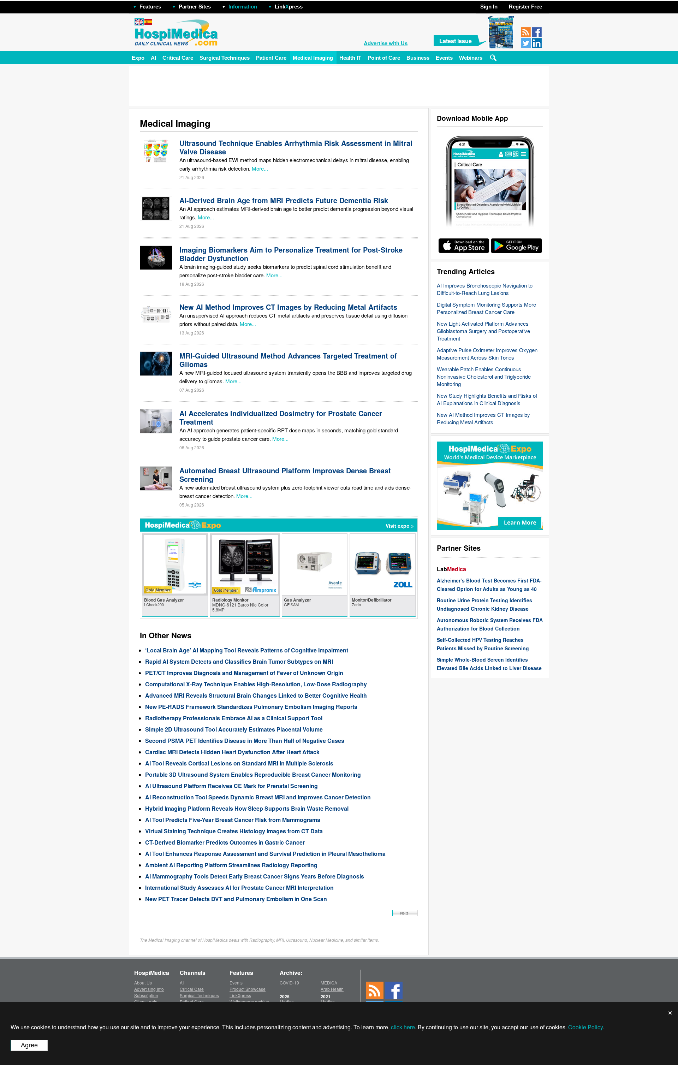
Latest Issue (455, 41)
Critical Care (177, 58)
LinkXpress (240, 995)
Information (242, 7)
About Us (143, 983)
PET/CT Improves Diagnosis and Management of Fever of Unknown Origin (244, 673)
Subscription (146, 995)
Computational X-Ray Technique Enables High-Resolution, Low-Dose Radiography (256, 684)
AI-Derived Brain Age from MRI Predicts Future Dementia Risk (283, 200)
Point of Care (384, 58)
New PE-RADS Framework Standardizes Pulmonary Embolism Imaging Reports (251, 707)
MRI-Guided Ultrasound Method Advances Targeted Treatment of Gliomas (288, 359)
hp (313, 5)
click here (403, 1027)
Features (150, 7)
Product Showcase (248, 989)
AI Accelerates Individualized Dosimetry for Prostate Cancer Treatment (280, 417)
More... (260, 168)
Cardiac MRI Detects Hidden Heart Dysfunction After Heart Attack (232, 752)
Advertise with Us (386, 43)
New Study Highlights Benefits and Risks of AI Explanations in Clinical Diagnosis (487, 399)
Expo (138, 58)
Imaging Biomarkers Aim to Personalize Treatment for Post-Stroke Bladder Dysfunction (291, 253)
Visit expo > (400, 525)
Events (444, 58)
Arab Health (332, 989)
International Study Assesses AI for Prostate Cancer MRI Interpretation (239, 887)
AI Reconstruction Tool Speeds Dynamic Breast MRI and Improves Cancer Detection (258, 797)
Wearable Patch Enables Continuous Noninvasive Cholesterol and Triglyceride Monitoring (484, 376)
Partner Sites (195, 7)
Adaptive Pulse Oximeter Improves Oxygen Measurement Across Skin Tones (487, 353)
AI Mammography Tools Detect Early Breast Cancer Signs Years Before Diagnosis (254, 876)
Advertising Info (149, 989)
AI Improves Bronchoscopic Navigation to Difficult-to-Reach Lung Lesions (485, 289)
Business (417, 58)
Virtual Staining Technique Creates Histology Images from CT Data (234, 831)
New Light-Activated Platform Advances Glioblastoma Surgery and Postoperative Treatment (483, 331)
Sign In (489, 7)
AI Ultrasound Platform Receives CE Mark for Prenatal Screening (231, 786)
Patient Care (271, 58)
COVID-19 (289, 983)
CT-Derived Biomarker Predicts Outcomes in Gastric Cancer (225, 842)
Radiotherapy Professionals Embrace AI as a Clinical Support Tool (233, 718)
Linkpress (289, 7)
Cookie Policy (585, 1027)
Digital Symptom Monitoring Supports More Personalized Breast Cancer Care (486, 308)
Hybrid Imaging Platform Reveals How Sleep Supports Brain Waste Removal (247, 808)
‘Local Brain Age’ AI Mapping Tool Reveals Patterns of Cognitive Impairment (246, 650)
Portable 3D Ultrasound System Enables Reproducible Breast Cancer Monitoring (253, 774)
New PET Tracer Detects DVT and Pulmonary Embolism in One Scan (236, 899)
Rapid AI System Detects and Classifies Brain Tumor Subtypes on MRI (239, 661)
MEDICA (329, 983)
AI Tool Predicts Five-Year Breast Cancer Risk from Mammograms (232, 820)
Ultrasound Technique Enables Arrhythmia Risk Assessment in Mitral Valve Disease (295, 147)
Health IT (350, 58)
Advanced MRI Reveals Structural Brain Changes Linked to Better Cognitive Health (256, 695)
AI (153, 58)
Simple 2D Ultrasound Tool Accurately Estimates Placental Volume (234, 729)
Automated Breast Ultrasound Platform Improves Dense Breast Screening (285, 474)
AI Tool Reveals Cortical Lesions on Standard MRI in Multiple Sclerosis (239, 763)
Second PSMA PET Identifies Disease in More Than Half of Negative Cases (244, 740)
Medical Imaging (313, 58)
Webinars (470, 58)
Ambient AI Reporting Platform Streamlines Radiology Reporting (231, 865)
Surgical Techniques (225, 58)
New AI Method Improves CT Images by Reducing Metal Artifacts (483, 418)
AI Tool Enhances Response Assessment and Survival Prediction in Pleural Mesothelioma (265, 854)
